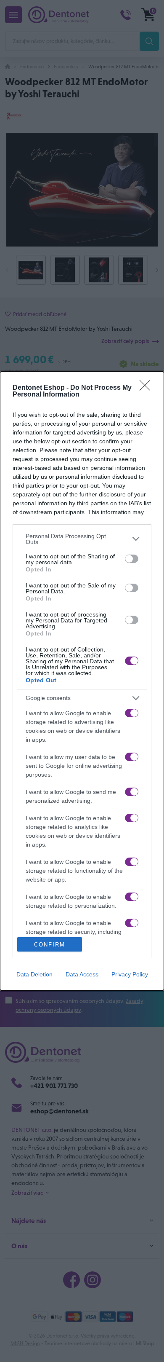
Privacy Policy (129, 974)
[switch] (131, 559)
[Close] (148, 388)
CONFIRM (49, 944)
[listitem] (82, 539)
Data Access (82, 974)
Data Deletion (34, 974)
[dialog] (82, 681)
